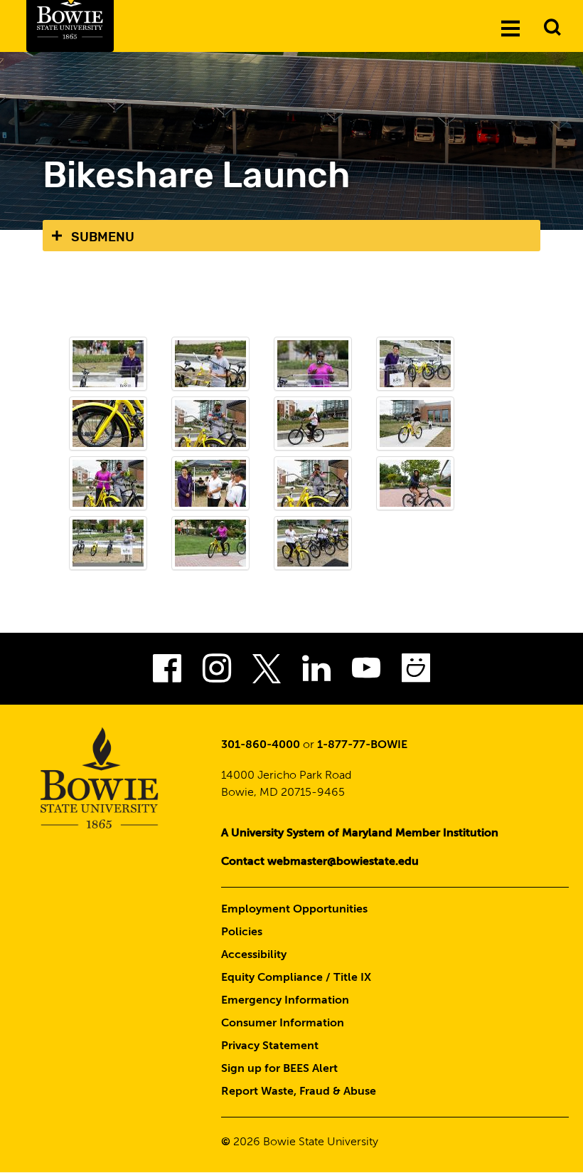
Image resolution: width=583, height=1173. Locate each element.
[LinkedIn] (316, 672)
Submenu (102, 237)
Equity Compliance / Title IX (296, 978)
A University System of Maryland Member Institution (359, 833)
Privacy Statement (270, 1046)
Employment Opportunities (294, 909)
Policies (241, 932)
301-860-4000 (260, 745)
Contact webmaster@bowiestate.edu (320, 862)
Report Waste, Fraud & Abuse (298, 1092)
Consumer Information (282, 1023)
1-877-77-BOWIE (362, 745)
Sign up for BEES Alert (279, 1069)
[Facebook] (167, 672)
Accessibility (254, 955)
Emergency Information (285, 1000)
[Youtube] (366, 672)
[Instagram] (217, 672)
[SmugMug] (416, 672)
